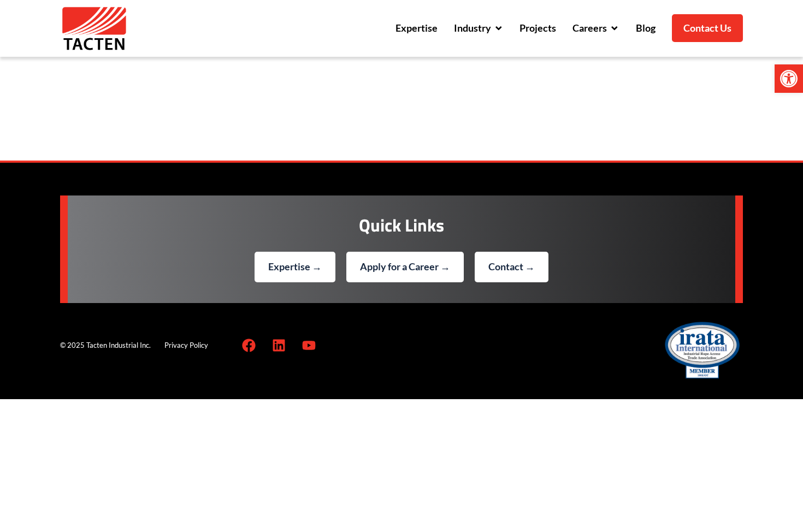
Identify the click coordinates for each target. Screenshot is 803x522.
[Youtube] (308, 345)
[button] (789, 78)
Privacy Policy (186, 345)
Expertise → (295, 266)
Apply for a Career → (405, 266)
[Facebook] (248, 345)
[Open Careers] (614, 28)
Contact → (511, 266)
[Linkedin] (278, 345)
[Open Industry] (499, 28)
